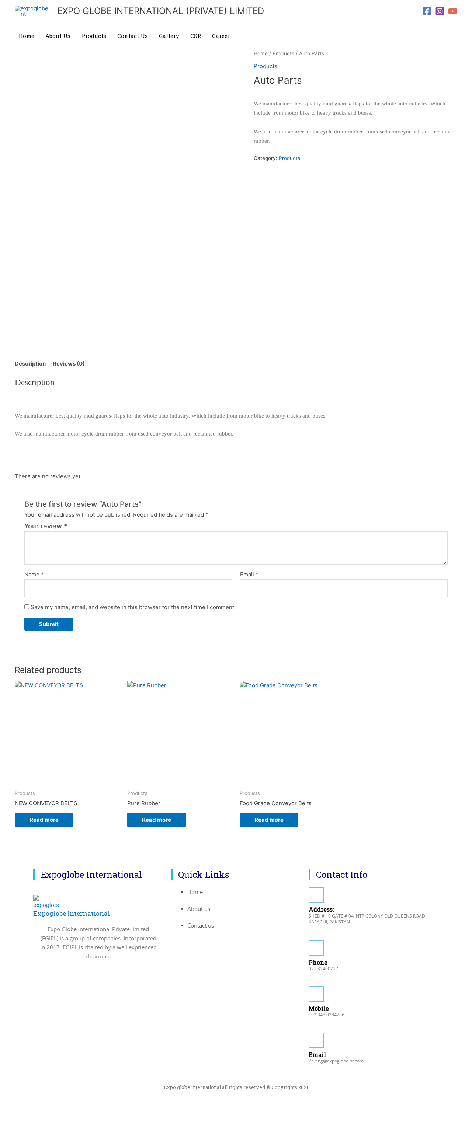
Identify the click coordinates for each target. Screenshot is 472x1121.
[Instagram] (439, 11)
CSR (195, 35)
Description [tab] (30, 363)
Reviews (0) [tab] (69, 363)
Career (221, 35)
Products (93, 35)
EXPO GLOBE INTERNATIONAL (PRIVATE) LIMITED (160, 11)
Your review (45, 526)
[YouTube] (452, 11)
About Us (57, 35)
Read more (44, 819)
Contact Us (132, 35)
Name (34, 574)
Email (249, 574)
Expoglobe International (71, 913)
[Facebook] (426, 11)
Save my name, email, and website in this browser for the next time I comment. (133, 607)
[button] (453, 36)
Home (26, 35)
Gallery (169, 35)
